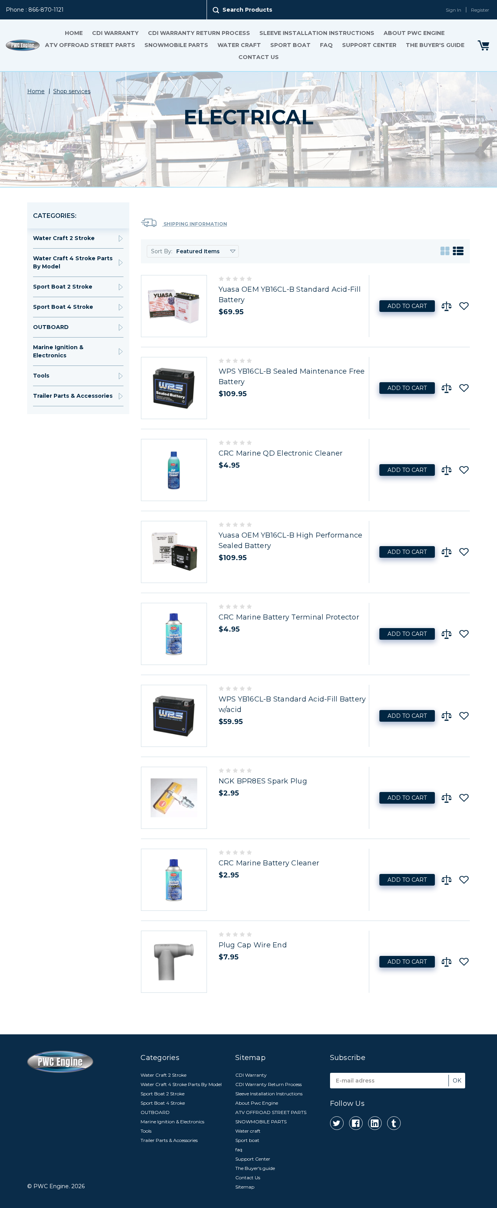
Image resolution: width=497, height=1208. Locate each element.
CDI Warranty (115, 33)
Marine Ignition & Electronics (58, 351)
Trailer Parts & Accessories (73, 395)
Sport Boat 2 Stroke (62, 286)
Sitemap (244, 1187)
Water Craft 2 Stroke (64, 238)
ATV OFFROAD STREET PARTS (90, 45)
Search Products (247, 9)
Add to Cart (407, 306)
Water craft (239, 45)
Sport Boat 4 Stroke (63, 306)
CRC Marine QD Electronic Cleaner (281, 453)
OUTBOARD (51, 327)
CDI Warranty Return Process (199, 33)
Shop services (71, 91)
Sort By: (161, 251)
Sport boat (290, 45)
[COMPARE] (446, 306)
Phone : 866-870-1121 (35, 9)
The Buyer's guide (435, 45)
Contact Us (258, 57)
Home (74, 33)
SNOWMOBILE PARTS (176, 45)
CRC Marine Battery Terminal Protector (289, 617)
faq (326, 45)
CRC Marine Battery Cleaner (269, 863)
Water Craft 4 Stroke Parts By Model (73, 262)
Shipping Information (194, 224)
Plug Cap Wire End (253, 945)
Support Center (369, 45)
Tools (41, 375)
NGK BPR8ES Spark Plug (263, 781)
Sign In (453, 10)
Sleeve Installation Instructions (316, 33)
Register (480, 10)
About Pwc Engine (414, 33)
